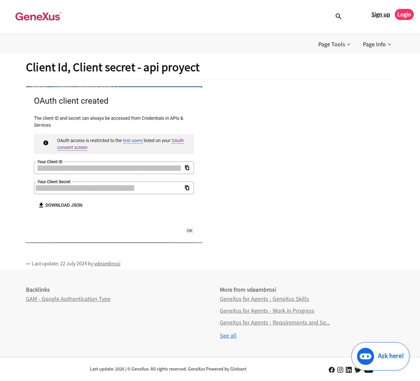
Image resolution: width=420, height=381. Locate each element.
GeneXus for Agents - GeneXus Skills (264, 299)
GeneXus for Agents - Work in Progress (267, 310)
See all (228, 335)
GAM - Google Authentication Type (68, 299)
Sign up (380, 14)
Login (404, 14)
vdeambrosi (107, 263)
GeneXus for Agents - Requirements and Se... (275, 322)
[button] (335, 44)
